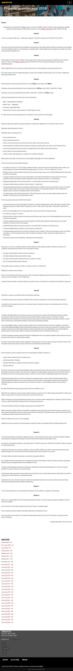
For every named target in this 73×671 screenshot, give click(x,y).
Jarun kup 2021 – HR (7, 600)
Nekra (41, 666)
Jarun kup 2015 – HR (7, 572)
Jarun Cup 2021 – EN (7, 597)
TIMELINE (24, 659)
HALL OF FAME (15, 659)
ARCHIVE (5, 659)
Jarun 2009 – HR (6, 548)
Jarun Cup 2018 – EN (7, 586)
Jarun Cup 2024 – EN (7, 614)
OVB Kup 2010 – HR (6, 553)
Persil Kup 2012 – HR (7, 561)
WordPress (42, 669)
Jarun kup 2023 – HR (7, 611)
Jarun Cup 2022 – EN (7, 603)
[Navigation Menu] (69, 2)
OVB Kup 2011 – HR (6, 559)
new (4, 642)
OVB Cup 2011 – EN (6, 556)
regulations (6, 648)
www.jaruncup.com (6, 63)
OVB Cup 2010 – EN (6, 550)
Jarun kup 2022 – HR (7, 606)
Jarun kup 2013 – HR (7, 564)
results (4, 651)
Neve (29, 669)
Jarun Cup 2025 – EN (7, 619)
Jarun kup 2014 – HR (7, 567)
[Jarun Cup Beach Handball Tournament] (6, 2)
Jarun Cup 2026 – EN (7, 622)
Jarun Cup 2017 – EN (7, 581)
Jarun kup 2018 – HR (7, 589)
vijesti (4, 654)
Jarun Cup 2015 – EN (7, 570)
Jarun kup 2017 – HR (7, 583)
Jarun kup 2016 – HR (7, 578)
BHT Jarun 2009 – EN (7, 545)
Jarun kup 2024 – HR (7, 617)
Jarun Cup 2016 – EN (7, 575)
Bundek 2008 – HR (6, 542)
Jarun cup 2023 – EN (7, 608)
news (4, 645)
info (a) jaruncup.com (15, 639)
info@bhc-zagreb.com (46, 29)
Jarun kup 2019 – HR (7, 595)
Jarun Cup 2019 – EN (7, 592)
